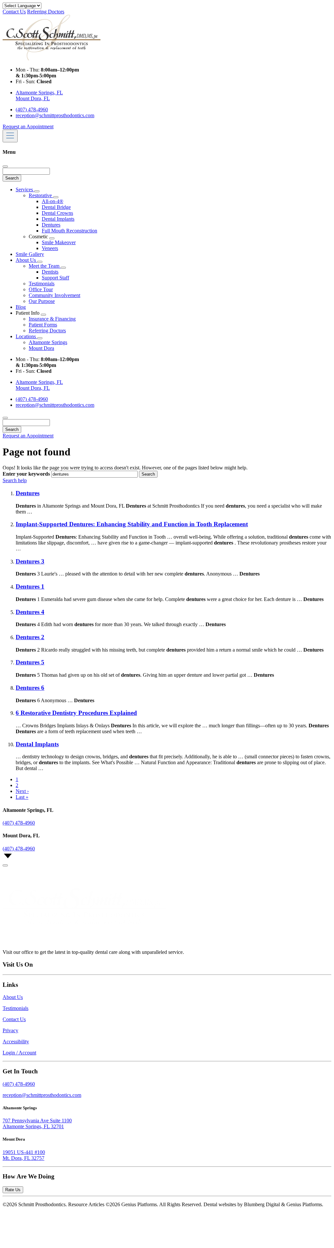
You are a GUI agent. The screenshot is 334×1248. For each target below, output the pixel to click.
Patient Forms (43, 324)
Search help (15, 480)
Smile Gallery (30, 254)
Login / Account (19, 1052)
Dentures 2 (30, 637)
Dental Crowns (57, 213)
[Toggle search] (5, 418)
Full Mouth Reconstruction (69, 230)
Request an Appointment (28, 126)
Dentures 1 (30, 586)
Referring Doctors (45, 11)
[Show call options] (5, 865)
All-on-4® (52, 201)
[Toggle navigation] (10, 136)
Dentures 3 (30, 561)
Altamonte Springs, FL (39, 92)
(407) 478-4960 (32, 109)
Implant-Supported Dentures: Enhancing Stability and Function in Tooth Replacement (132, 524)
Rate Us (13, 1189)
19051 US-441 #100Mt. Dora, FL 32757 (24, 1155)
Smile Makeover (59, 242)
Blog (21, 307)
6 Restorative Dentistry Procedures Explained (76, 712)
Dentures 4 (30, 611)
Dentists (50, 272)
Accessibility (16, 1041)
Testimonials (41, 283)
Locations (26, 336)
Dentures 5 (30, 662)
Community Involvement (54, 295)
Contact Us (14, 11)
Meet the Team (45, 266)
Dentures (51, 225)
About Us (26, 260)
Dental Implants (58, 219)
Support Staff (55, 277)
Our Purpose (42, 301)
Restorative (41, 195)
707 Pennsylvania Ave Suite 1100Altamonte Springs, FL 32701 (37, 1123)
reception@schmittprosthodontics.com (55, 115)
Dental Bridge (56, 207)
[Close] (5, 166)
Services (25, 189)
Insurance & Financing (52, 319)
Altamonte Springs (48, 342)
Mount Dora (41, 348)
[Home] (51, 58)
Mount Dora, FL (33, 98)
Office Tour (41, 289)
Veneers (50, 248)
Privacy (10, 1030)
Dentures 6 (30, 687)
